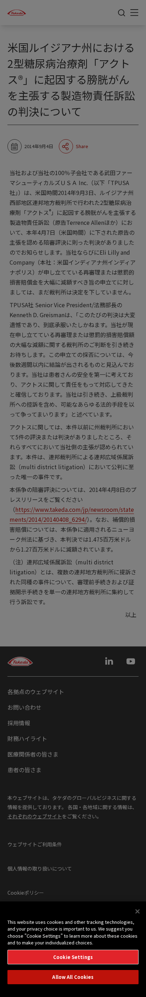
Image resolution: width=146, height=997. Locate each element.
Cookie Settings (73, 957)
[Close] (137, 911)
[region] (73, 949)
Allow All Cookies (73, 977)
